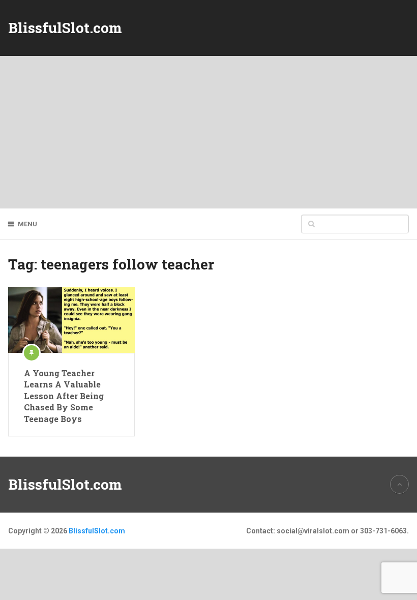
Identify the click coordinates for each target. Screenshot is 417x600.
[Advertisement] (208, 132)
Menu (27, 224)
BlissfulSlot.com (65, 28)
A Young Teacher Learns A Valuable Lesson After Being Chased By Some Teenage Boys (64, 396)
